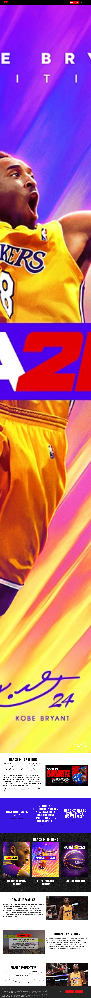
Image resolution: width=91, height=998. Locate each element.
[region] (45, 992)
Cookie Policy (28, 996)
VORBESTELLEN (74, 2)
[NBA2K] (5, 2)
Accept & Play (23, 936)
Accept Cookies (69, 991)
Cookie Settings (60, 991)
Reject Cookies (79, 991)
